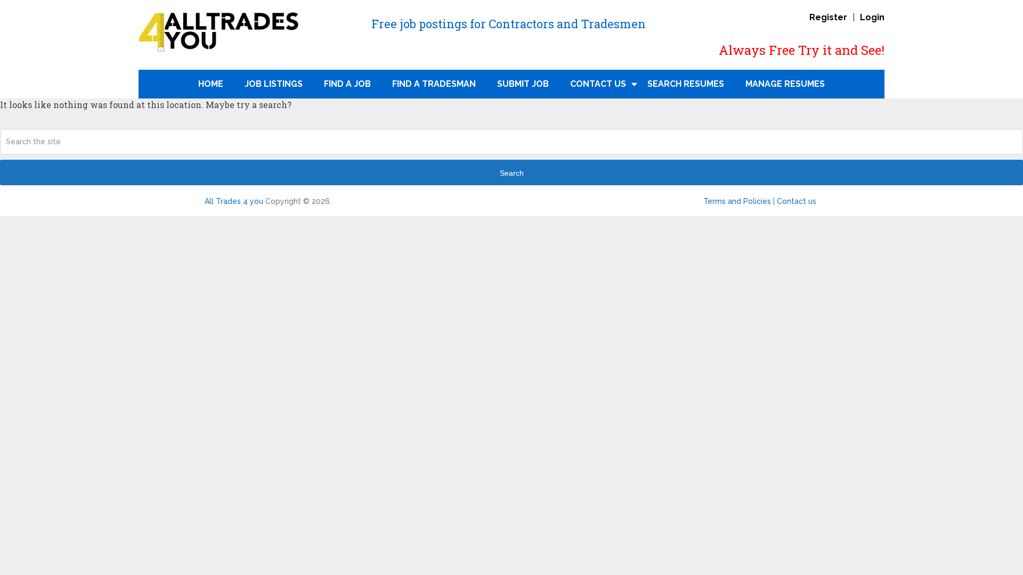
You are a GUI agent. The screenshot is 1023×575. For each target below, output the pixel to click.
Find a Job (347, 84)
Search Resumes (685, 84)
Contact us (796, 201)
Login (872, 17)
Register (828, 17)
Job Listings (274, 84)
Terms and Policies (737, 201)
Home (210, 84)
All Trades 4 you (234, 201)
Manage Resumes (785, 84)
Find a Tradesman (434, 84)
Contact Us (598, 84)
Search (512, 173)
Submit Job (523, 84)
